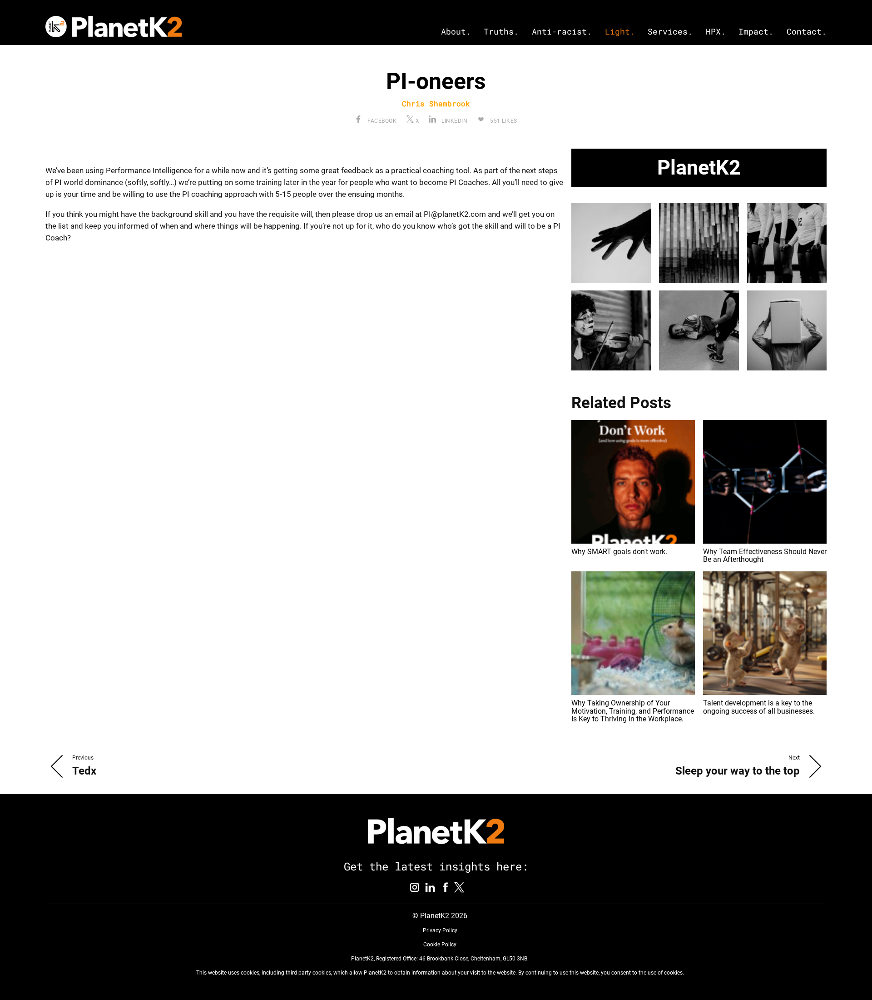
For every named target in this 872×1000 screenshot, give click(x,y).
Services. (670, 31)
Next (794, 758)
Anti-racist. (562, 31)
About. (456, 31)
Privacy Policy (440, 930)
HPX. (716, 31)
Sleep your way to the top (737, 771)
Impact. (755, 31)
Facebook (381, 121)
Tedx (84, 771)
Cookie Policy (439, 944)
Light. (620, 31)
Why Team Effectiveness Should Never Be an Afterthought (765, 555)
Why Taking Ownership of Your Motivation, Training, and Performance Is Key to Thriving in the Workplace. (632, 711)
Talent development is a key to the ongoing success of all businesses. (759, 707)
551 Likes (503, 121)
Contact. (807, 31)
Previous (83, 758)
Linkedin (453, 121)
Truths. (501, 31)
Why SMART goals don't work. (619, 551)
